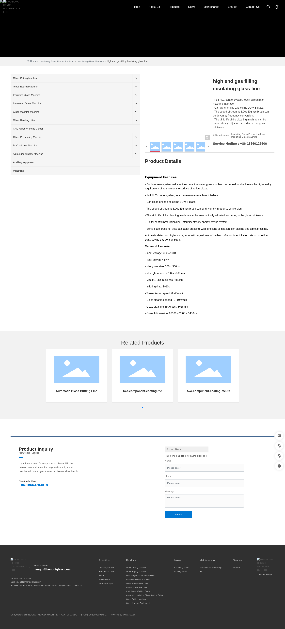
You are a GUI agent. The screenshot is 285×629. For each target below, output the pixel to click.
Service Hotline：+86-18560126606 (240, 143)
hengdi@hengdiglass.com (52, 569)
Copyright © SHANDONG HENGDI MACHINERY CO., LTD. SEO (44, 614)
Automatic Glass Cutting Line (76, 391)
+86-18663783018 (33, 485)
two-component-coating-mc (142, 391)
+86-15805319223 (22, 578)
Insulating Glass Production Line (57, 61)
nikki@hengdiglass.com (30, 582)
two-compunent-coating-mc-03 (208, 391)
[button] (142, 407)
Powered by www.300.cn (122, 614)
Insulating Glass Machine (91, 61)
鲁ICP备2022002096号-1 (93, 614)
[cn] (277, 6)
